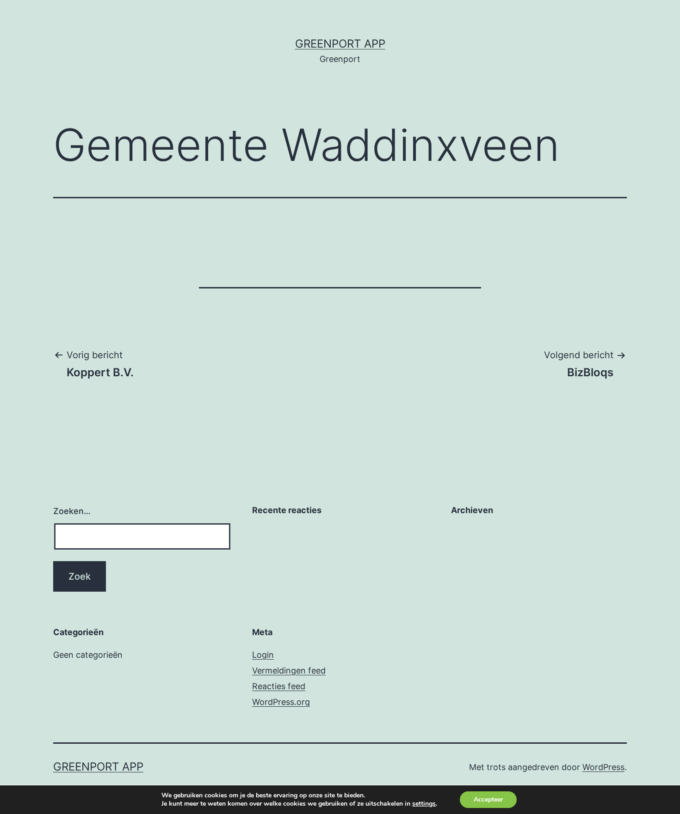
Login (263, 655)
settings (424, 804)
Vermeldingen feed (289, 670)
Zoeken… (72, 511)
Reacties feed (278, 686)
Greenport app (340, 43)
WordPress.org (281, 702)
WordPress (603, 767)
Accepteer (488, 799)
